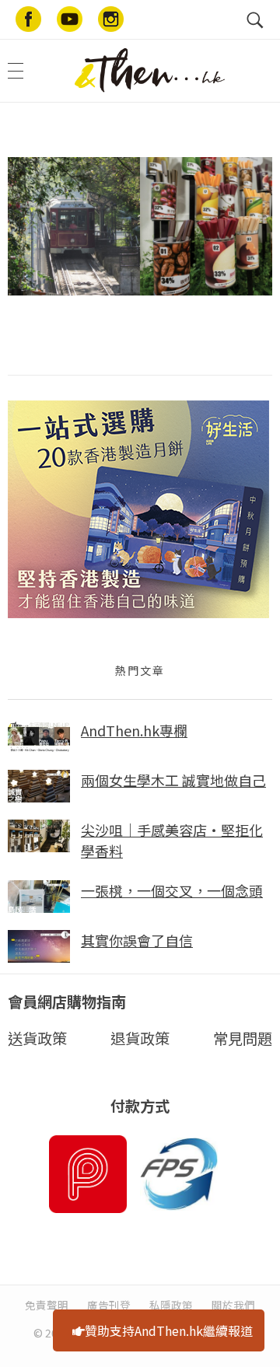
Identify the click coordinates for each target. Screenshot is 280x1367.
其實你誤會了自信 (137, 940)
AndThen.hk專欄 (134, 730)
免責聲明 (46, 1305)
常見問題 (242, 1038)
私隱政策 (171, 1305)
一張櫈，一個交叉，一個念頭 (172, 890)
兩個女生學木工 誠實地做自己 (173, 780)
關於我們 (233, 1305)
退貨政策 (140, 1038)
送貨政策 (37, 1038)
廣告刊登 (109, 1305)
